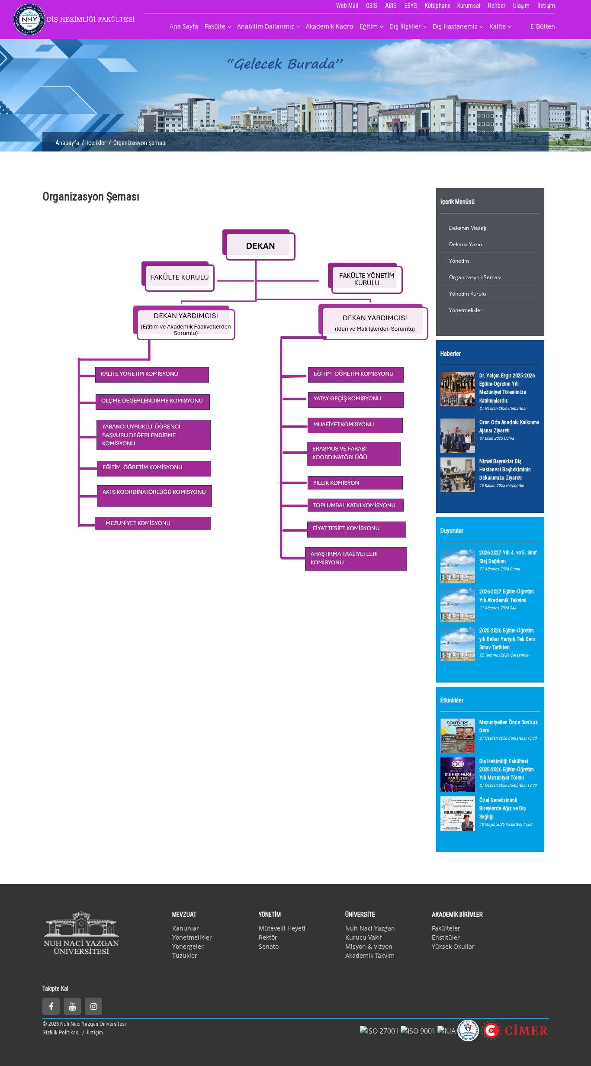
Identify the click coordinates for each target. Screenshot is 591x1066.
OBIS (371, 5)
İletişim (546, 5)
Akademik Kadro (329, 26)
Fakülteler (446, 928)
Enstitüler (446, 937)
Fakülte (215, 26)
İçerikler (96, 142)
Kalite (497, 26)
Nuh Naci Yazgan (370, 928)
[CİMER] (515, 1029)
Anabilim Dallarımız (265, 26)
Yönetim (459, 260)
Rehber (496, 5)
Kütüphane (438, 5)
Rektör (268, 937)
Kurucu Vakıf (363, 937)
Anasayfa (67, 142)
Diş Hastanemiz (455, 26)
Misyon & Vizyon (368, 946)
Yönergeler (188, 946)
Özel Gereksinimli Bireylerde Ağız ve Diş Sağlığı (502, 808)
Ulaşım (521, 5)
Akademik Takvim (370, 955)
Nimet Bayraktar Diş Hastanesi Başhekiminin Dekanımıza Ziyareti (505, 469)
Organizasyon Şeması (475, 277)
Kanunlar (185, 928)
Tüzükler (184, 955)
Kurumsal (468, 5)
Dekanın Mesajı (467, 228)
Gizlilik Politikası (61, 1032)
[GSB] (468, 1029)
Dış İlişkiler (405, 26)
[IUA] (446, 1030)
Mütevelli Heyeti (282, 928)
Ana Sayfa (184, 26)
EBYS (411, 5)
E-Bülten (542, 26)
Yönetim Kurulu (467, 293)
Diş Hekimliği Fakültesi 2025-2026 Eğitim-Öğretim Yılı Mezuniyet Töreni (506, 769)
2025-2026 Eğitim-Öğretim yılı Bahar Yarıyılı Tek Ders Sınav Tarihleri (507, 639)
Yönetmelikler (465, 310)
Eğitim (369, 26)
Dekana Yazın (465, 244)
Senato (269, 946)
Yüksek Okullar (453, 946)
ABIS (391, 5)
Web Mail (347, 5)
